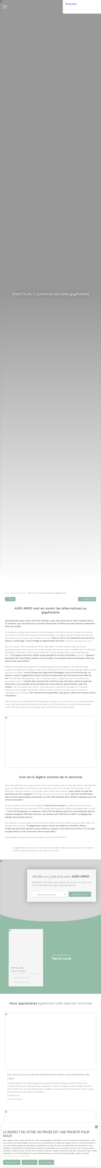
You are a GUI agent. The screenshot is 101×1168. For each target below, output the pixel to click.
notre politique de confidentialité (16, 1156)
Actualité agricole (18, 593)
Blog (7, 593)
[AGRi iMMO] (82, 7)
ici (66, 837)
